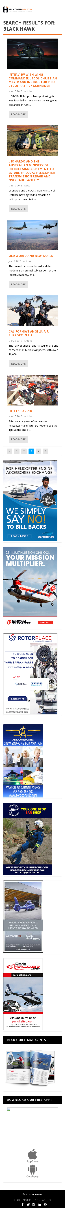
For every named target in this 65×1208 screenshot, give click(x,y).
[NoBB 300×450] (30, 540)
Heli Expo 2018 (20, 411)
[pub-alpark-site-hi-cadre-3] (23, 951)
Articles (28, 91)
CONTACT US (43, 1200)
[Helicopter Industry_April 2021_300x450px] (30, 626)
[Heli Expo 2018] (32, 390)
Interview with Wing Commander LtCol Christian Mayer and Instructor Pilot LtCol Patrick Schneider (33, 80)
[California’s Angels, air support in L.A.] (32, 310)
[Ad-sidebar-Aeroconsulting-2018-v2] (23, 796)
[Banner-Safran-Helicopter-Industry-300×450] (30, 713)
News (27, 185)
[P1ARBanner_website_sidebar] (27, 874)
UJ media (37, 1194)
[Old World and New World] (32, 235)
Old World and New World (31, 256)
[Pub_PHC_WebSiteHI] (23, 1029)
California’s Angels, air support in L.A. (29, 333)
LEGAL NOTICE (23, 1200)
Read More (18, 114)
